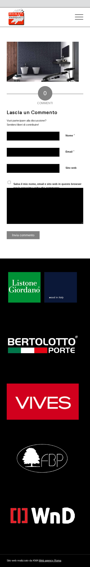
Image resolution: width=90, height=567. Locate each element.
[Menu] (76, 17)
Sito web (71, 167)
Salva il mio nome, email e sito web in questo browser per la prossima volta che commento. (47, 185)
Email (70, 151)
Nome (70, 135)
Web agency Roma (50, 560)
